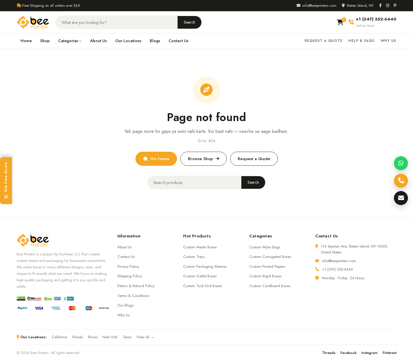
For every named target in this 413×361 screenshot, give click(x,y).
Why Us (389, 40)
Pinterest (389, 352)
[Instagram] (387, 5)
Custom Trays (194, 256)
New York (110, 337)
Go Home (159, 159)
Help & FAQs (361, 40)
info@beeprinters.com (319, 5)
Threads (328, 352)
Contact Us (179, 41)
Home (26, 41)
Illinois (92, 337)
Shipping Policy (129, 276)
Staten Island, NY (360, 5)
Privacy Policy (128, 266)
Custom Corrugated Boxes (270, 256)
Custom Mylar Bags (264, 247)
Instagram (370, 352)
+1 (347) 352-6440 (337, 269)
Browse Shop (200, 159)
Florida (77, 337)
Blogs (155, 41)
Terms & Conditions (133, 295)
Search (189, 22)
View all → (145, 337)
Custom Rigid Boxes (265, 276)
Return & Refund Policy (136, 286)
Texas (126, 337)
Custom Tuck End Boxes (202, 286)
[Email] (401, 198)
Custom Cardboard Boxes (269, 286)
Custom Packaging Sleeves (204, 266)
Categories (68, 41)
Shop (45, 41)
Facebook (349, 352)
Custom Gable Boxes (200, 276)
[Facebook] (380, 5)
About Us (98, 41)
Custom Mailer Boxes (200, 247)
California (59, 337)
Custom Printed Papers (267, 266)
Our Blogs (125, 305)
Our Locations (128, 41)
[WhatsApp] (401, 163)
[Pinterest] (395, 5)
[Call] (401, 181)
